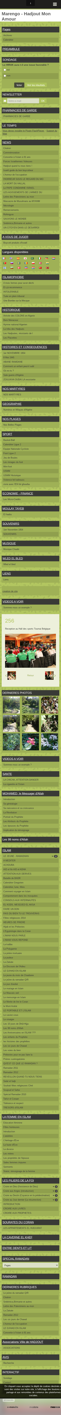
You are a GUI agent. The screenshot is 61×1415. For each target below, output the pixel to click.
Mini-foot (7, 466)
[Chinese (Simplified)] (41, 267)
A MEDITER (9, 860)
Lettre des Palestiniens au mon (18, 196)
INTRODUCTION (11, 1204)
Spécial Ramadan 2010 (14, 1094)
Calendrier (8, 40)
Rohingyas (8, 214)
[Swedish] (20, 263)
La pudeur (8, 957)
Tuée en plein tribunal (13, 296)
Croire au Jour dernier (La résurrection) (30, 1199)
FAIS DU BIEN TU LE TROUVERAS (21, 913)
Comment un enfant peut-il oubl (18, 366)
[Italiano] (40, 258)
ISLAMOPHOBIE (13, 277)
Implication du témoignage (16, 830)
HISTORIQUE (11, 310)
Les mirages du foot (13, 462)
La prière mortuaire (12, 953)
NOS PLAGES (12, 419)
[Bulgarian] (13, 267)
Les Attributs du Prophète (15, 821)
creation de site (10, 591)
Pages (7, 29)
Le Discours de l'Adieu (14, 966)
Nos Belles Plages (12, 425)
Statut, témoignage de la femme (19, 1171)
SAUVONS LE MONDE (14, 219)
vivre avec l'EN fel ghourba (16, 484)
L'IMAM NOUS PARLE (14, 935)
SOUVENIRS (11, 523)
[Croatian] (34, 267)
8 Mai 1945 (8, 357)
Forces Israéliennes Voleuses (17, 161)
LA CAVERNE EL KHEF (17, 1237)
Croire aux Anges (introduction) (30, 1191)
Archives (7, 35)
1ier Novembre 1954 (13, 529)
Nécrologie (8, 205)
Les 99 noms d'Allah (13, 1028)
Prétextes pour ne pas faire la (17, 1054)
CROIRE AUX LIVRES (14, 1208)
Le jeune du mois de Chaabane (18, 975)
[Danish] (20, 267)
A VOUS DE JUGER (15, 237)
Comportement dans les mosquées (20, 896)
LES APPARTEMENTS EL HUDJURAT (22, 1228)
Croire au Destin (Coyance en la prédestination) (30, 1195)
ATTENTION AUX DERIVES (17, 874)
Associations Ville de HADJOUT (23, 1342)
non (8, 75)
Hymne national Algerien (15, 324)
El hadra (7, 514)
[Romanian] (27, 263)
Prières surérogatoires (14, 1059)
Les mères (8, 1153)
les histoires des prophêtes (16, 1041)
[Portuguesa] (5, 263)
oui (8, 69)
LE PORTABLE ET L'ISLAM (17, 1010)
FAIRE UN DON (11, 909)
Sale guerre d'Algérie (13, 375)
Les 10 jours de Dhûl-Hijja (15, 1024)
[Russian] (13, 263)
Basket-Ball (9, 440)
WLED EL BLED (13, 558)
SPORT (7, 434)
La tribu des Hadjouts (13, 329)
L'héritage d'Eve (11, 1140)
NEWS (7, 142)
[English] (12, 258)
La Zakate (8, 962)
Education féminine (12, 1122)
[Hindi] (48, 263)
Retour (30, 675)
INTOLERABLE (11, 292)
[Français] (5, 258)
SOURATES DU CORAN (18, 1222)
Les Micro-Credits (12, 499)
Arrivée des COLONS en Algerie (19, 315)
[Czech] (27, 267)
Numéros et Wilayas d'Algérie (17, 409)
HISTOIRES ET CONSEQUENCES (25, 347)
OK (43, 100)
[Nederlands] (54, 258)
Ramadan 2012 (10, 1072)
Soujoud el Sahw (11, 1090)
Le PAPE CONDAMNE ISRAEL (18, 188)
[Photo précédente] (10, 675)
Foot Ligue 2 (9, 453)
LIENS (7, 573)
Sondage (7, 1378)
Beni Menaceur (10, 320)
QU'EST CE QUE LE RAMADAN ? (20, 1063)
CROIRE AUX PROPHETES (17, 1213)
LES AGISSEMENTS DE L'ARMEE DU (22, 192)
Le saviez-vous (10, 1015)
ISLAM (7, 850)
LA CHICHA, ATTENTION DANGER (20, 780)
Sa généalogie (10, 803)
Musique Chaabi (11, 549)
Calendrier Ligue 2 (12, 444)
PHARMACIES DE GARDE (20, 110)
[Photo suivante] (50, 675)
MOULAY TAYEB (13, 508)
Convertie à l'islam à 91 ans (16, 157)
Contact (7, 1382)
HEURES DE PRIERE (14, 922)
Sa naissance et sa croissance (18, 808)
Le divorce (8, 1149)
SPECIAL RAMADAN (16, 1258)
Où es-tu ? (8, 370)
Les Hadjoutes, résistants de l (18, 333)
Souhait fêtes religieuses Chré (18, 1085)
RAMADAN (10, 1276)
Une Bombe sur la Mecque (16, 300)
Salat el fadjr (9, 1081)
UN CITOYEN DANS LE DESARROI (21, 227)
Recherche (8, 1363)
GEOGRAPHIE (12, 404)
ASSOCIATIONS (11, 1348)
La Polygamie (10, 949)
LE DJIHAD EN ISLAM (14, 971)
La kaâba (7, 944)
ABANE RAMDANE (13, 362)
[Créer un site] (12, 1407)
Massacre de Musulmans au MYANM (21, 201)
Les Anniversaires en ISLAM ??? (19, 1032)
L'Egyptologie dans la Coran (17, 931)
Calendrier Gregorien (13, 882)
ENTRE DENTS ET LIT (17, 1248)
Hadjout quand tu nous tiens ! (17, 166)
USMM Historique (12, 475)
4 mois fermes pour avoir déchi (18, 283)
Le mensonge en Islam (14, 997)
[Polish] (34, 263)
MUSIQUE (9, 543)
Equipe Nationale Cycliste (16, 449)
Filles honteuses (11, 1127)
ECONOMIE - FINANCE (18, 493)
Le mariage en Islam (13, 988)
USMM (6, 471)
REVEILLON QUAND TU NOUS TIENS (22, 1076)
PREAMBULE (11, 49)
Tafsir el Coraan (11, 1099)
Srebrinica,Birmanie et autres (17, 223)
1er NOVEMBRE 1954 (14, 353)
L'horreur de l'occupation (15, 174)
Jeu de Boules (10, 457)
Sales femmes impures (14, 1162)
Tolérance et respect (13, 1103)
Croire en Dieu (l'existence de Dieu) (30, 1186)
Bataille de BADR (12, 878)
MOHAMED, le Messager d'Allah (23, 793)
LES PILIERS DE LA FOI (18, 1180)
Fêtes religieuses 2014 (14, 918)
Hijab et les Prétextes (14, 926)
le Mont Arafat (10, 1006)
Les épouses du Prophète (15, 825)
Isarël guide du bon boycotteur (18, 170)
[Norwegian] (41, 263)
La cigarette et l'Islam (13, 784)
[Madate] (34, 1407)
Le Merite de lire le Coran (15, 1001)
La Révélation (10, 812)
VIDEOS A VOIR (13, 601)
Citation (7, 148)
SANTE (7, 774)
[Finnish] (5, 267)
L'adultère (8, 1136)
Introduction (9, 799)
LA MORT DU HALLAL (14, 183)
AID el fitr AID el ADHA (14, 869)
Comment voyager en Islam (16, 891)
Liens (6, 579)
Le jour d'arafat (10, 984)
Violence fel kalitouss (13, 480)
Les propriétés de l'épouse (16, 1158)
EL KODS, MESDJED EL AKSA (19, 904)
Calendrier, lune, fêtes (14, 887)
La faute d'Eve (10, 1145)
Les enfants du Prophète (15, 1037)
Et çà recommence (12, 287)
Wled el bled (9, 564)
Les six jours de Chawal (15, 1046)
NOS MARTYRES (14, 388)
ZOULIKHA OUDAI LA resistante (19, 379)
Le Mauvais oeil (11, 993)
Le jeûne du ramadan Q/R (15, 979)
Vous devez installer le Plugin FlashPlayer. (23, 130)
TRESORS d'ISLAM (13, 1107)
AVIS (6, 1357)
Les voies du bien (12, 1050)
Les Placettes (10, 337)
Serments (8, 1167)
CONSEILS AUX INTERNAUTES (19, 900)
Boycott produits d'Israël (15, 242)
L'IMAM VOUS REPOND (15, 940)
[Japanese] (26, 258)
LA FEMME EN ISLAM (17, 1117)
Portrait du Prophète (13, 817)
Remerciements (11, 210)
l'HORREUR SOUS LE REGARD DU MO (23, 179)
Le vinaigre (8, 1019)
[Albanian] (48, 267)
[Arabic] (33, 258)
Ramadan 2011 (10, 1068)
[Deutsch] (47, 258)
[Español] (19, 258)
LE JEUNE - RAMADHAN (30, 856)
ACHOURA (8, 865)
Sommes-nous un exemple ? (17, 607)
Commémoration (11, 152)
